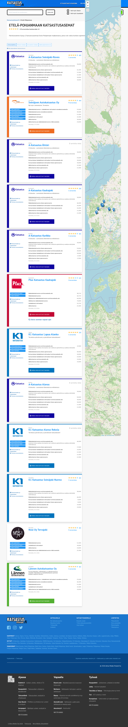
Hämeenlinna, (45, 636)
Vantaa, (79, 638)
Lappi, (84, 646)
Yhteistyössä (115, 627)
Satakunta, (38, 648)
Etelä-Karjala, (20, 646)
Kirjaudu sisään (81, 621)
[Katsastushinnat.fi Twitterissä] (21, 628)
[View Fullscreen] (87, 10)
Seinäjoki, (49, 638)
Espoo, (22, 636)
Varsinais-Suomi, (52, 648)
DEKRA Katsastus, (48, 641)
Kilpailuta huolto (55, 623)
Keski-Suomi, (69, 646)
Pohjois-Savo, (23, 648)
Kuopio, (95, 636)
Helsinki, (31, 636)
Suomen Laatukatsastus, (71, 643)
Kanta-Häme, (51, 646)
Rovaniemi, (39, 638)
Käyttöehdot (10, 658)
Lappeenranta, (105, 636)
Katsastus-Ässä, (106, 641)
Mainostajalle (115, 625)
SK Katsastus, (47, 643)
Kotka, (85, 636)
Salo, (44, 638)
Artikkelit (53, 627)
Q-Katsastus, (30, 643)
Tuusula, (70, 638)
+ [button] (87, 2)
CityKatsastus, (38, 641)
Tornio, (61, 638)
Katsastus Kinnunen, (95, 641)
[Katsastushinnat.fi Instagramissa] (15, 628)
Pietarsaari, (14, 638)
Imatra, (51, 636)
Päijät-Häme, (31, 648)
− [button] (87, 5)
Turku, (65, 638)
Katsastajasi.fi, (85, 641)
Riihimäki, (33, 638)
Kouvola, (89, 636)
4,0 (80, 55)
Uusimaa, (44, 648)
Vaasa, (75, 638)
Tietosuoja (19, 658)
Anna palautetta (115, 623)
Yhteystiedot (115, 621)
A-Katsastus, (16, 641)
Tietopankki (53, 625)
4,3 (80, 528)
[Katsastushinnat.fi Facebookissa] (9, 628)
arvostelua (72, 103)
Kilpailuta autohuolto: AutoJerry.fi (85, 658)
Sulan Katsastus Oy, (57, 643)
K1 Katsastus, (77, 641)
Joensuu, (56, 636)
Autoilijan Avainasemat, (27, 641)
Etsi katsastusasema (56, 621)
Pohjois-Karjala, (105, 646)
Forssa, (26, 636)
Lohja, (112, 636)
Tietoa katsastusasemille (84, 623)
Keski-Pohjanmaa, (60, 646)
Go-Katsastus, (58, 641)
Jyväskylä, (62, 636)
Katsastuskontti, (115, 641)
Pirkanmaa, (90, 646)
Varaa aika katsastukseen (40, 88)
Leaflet (102, 435)
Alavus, (17, 636)
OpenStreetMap (110, 435)
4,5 (80, 234)
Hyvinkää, (37, 636)
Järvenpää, (69, 636)
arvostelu (72, 57)
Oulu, (8, 638)
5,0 (80, 188)
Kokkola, (80, 636)
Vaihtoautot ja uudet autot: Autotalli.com (108, 658)
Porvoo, (23, 638)
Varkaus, (84, 638)
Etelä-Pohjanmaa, (29, 646)
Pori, (19, 638)
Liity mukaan (80, 625)
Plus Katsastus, (22, 643)
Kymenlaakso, (78, 646)
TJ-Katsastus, (82, 643)
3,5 (80, 278)
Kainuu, (44, 646)
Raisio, (28, 638)
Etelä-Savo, (38, 646)
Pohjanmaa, (97, 646)
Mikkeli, (116, 636)
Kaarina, (74, 636)
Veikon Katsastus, (91, 643)
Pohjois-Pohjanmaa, (12, 648)
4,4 (80, 101)
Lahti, (99, 636)
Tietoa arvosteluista (17, 69)
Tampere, (55, 638)
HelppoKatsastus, (67, 641)
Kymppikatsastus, (12, 643)
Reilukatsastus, (38, 643)
